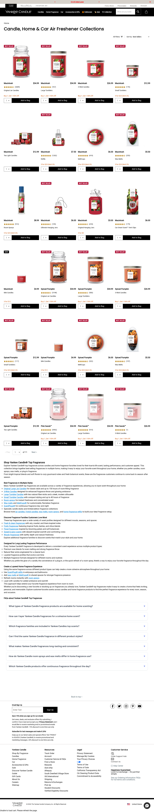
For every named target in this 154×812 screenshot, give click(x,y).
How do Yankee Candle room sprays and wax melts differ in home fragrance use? (50, 656)
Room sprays (9, 500)
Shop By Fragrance (20, 753)
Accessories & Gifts (72, 12)
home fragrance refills (73, 512)
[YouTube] (139, 706)
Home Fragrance (52, 12)
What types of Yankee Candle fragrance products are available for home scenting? (51, 606)
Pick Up (48, 785)
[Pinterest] (132, 706)
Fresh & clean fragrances (14, 523)
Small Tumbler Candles (14, 497)
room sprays (53, 512)
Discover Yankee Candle (22, 770)
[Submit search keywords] (138, 12)
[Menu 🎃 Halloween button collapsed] (92, 12)
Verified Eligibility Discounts (56, 791)
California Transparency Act (89, 770)
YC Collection (107, 12)
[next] (99, 2)
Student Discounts (52, 788)
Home (6, 23)
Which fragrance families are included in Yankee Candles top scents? (44, 626)
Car (13, 762)
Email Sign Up (17, 705)
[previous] (55, 2)
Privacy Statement (46, 722)
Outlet (14, 773)
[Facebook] (112, 706)
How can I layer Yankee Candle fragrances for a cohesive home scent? (44, 616)
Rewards (48, 765)
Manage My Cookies (85, 756)
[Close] (150, 2)
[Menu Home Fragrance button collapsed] (58, 12)
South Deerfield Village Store (57, 773)
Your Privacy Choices (86, 759)
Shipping (48, 779)
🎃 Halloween (87, 12)
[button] (147, 805)
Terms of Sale (83, 767)
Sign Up (50, 710)
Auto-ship (49, 768)
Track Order (49, 753)
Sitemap (15, 785)
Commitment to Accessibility (89, 776)
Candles (41, 12)
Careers (15, 782)
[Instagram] (126, 706)
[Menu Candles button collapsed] (43, 12)
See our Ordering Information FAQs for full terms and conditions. (125, 779)
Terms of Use (82, 764)
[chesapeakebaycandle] (41, 6)
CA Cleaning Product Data (88, 773)
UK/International (51, 776)
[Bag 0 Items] (146, 12)
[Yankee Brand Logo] (18, 12)
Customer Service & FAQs (55, 759)
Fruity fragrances (11, 526)
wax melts (43, 512)
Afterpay (48, 770)
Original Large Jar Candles (15, 489)
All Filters (116, 37)
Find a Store (50, 762)
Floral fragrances (11, 529)
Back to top (76, 697)
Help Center (118, 766)
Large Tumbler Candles (13, 494)
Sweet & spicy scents (13, 532)
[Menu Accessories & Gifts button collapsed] (79, 12)
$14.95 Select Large (77, 2)
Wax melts (8, 503)
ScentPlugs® (9, 506)
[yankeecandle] (12, 6)
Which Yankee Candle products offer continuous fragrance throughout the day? (50, 666)
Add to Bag (25, 100)
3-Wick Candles (10, 491)
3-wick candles (32, 512)
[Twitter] (119, 706)
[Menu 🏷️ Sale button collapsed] (99, 12)
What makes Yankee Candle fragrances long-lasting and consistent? (44, 646)
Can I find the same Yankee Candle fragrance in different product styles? (46, 636)
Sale (14, 768)
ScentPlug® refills (15, 572)
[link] (12, 87)
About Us (16, 779)
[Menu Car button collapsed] (63, 12)
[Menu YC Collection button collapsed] (111, 12)
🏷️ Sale (97, 12)
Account (48, 756)
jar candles (20, 512)
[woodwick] (26, 6)
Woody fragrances (11, 535)
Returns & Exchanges (53, 782)
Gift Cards (16, 776)
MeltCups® (22, 503)
